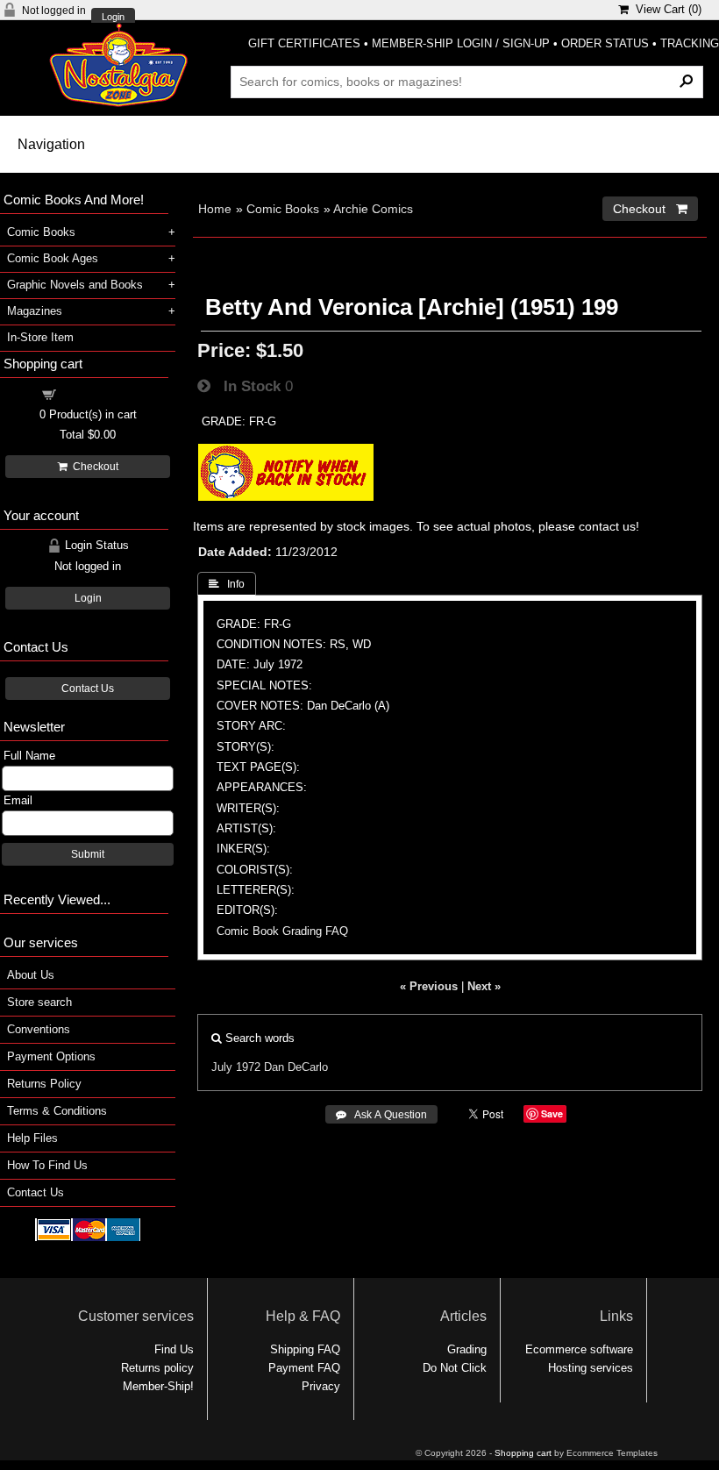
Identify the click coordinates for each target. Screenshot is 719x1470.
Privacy (321, 1386)
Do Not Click (455, 1367)
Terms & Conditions (57, 1110)
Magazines (34, 311)
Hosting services (590, 1367)
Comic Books (282, 209)
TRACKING (689, 43)
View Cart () (665, 9)
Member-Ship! (158, 1386)
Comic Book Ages (52, 258)
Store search (39, 1002)
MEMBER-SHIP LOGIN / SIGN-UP (461, 43)
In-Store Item (40, 337)
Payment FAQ (304, 1367)
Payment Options (51, 1056)
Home (214, 209)
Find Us (174, 1349)
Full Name (29, 755)
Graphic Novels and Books (75, 284)
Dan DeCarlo (296, 1067)
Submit (87, 854)
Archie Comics (373, 209)
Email (18, 800)
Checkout (93, 466)
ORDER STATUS (605, 43)
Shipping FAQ (305, 1349)
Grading (467, 1349)
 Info (227, 584)
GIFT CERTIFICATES (304, 43)
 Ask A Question (381, 1115)
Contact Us (87, 688)
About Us (30, 974)
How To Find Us (47, 1165)
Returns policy (157, 1367)
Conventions (38, 1029)
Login (113, 17)
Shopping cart (98, 393)
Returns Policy (44, 1083)
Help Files (32, 1138)
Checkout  (650, 209)
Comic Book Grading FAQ (282, 931)
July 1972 (235, 1067)
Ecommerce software (579, 1349)
